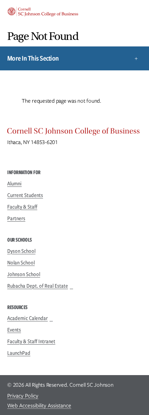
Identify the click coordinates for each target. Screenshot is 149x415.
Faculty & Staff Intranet (31, 341)
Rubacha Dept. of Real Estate (37, 286)
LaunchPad (18, 353)
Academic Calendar (27, 318)
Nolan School (21, 263)
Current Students (25, 195)
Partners (16, 218)
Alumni (14, 184)
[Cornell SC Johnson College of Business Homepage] (74, 133)
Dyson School (21, 251)
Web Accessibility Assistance (39, 406)
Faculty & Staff (22, 207)
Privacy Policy (22, 396)
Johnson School (23, 274)
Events (14, 330)
